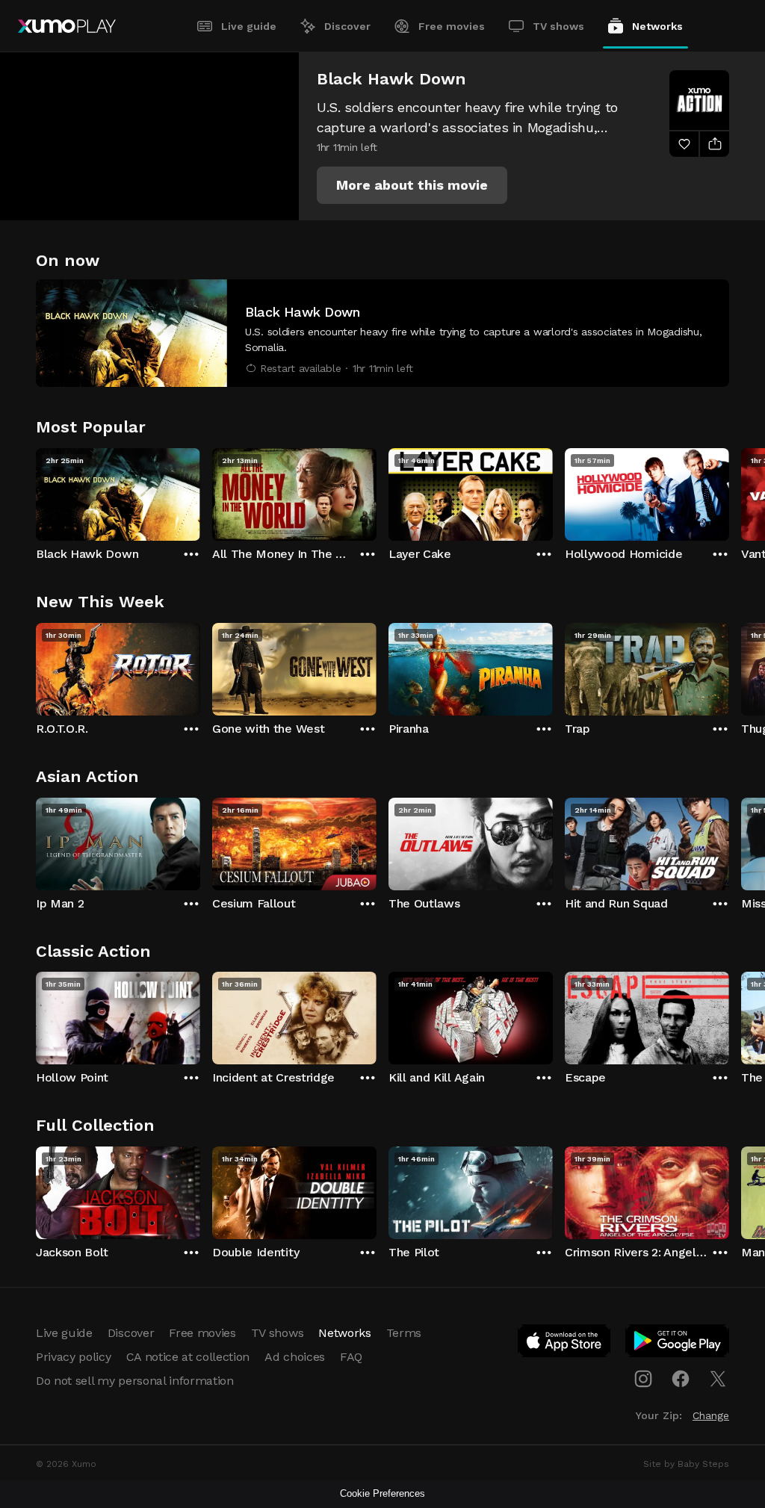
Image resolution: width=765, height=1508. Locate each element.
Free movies (451, 26)
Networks (657, 26)
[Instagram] (643, 1379)
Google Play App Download (678, 1343)
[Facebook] (680, 1379)
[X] (718, 1379)
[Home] (67, 26)
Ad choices (294, 1357)
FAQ (351, 1357)
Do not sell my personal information (135, 1381)
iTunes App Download (564, 1343)
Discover (347, 26)
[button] (412, 185)
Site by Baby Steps (686, 1464)
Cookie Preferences (382, 1493)
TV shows (558, 26)
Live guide (248, 26)
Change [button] (711, 1415)
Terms (403, 1333)
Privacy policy (73, 1357)
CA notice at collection (188, 1357)
